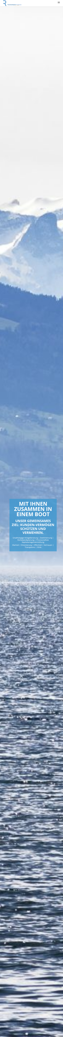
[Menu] (59, 2)
